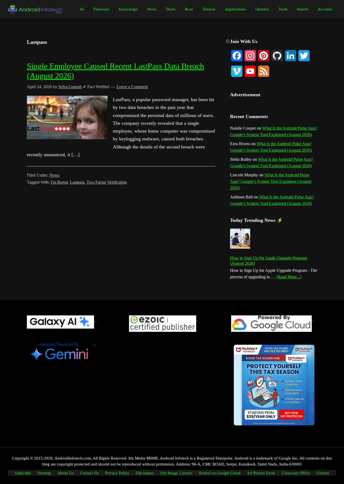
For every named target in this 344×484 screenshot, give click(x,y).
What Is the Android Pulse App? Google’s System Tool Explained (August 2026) (270, 181)
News (54, 175)
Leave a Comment (132, 86)
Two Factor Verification (107, 182)
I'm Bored (59, 182)
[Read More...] (288, 277)
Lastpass (77, 182)
